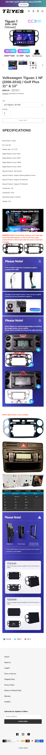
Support (7, 668)
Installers (7, 702)
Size (3, 101)
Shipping (5, 93)
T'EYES (25, 748)
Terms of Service (10, 674)
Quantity (5, 109)
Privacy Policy (9, 685)
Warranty (7, 696)
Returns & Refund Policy (13, 690)
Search (6, 657)
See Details (23, 4)
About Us (7, 662)
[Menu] (42, 11)
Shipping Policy (9, 679)
